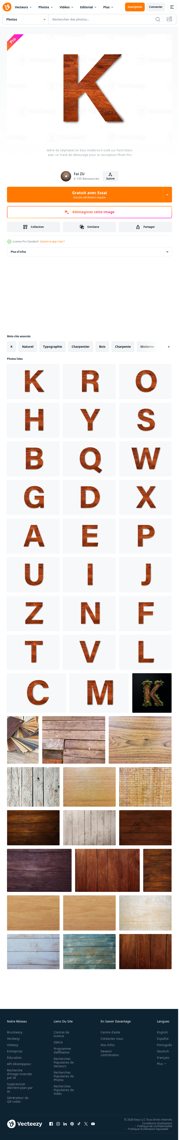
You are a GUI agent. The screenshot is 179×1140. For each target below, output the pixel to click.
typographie (52, 344)
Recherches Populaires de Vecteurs (62, 1060)
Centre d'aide (108, 1030)
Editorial (86, 7)
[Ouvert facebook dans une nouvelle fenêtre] (51, 1121)
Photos (43, 7)
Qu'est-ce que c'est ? (52, 241)
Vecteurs (21, 7)
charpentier (81, 344)
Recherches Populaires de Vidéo (62, 1087)
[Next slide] (162, 344)
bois (102, 344)
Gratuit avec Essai (89, 194)
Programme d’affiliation (61, 1048)
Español (159, 1036)
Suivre (110, 178)
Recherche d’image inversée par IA (18, 1072)
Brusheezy (14, 1030)
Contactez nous (109, 1036)
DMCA (56, 1040)
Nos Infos (105, 1043)
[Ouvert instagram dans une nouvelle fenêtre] (58, 1121)
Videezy (12, 1043)
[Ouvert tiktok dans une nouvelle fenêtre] (79, 1121)
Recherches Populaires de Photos (62, 1074)
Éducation (14, 1055)
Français (160, 1055)
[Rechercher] (157, 19)
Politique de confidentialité (151, 1124)
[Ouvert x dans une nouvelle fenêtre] (86, 1121)
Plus (106, 7)
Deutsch (160, 1049)
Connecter (155, 7)
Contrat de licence (60, 1032)
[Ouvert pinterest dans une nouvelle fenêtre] (72, 1121)
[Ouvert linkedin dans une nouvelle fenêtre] (65, 1121)
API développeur (19, 1062)
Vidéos (65, 7)
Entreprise (14, 1049)
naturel (27, 344)
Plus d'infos (18, 249)
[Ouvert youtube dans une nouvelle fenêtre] (93, 1121)
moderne (147, 344)
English (159, 1030)
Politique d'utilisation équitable (145, 1126)
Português (161, 1043)
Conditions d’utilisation (154, 1121)
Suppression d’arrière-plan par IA (17, 1085)
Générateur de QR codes (17, 1097)
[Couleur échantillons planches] (23, 737)
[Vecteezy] (7, 7)
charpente (123, 344)
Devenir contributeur (107, 1051)
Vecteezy (13, 1036)
